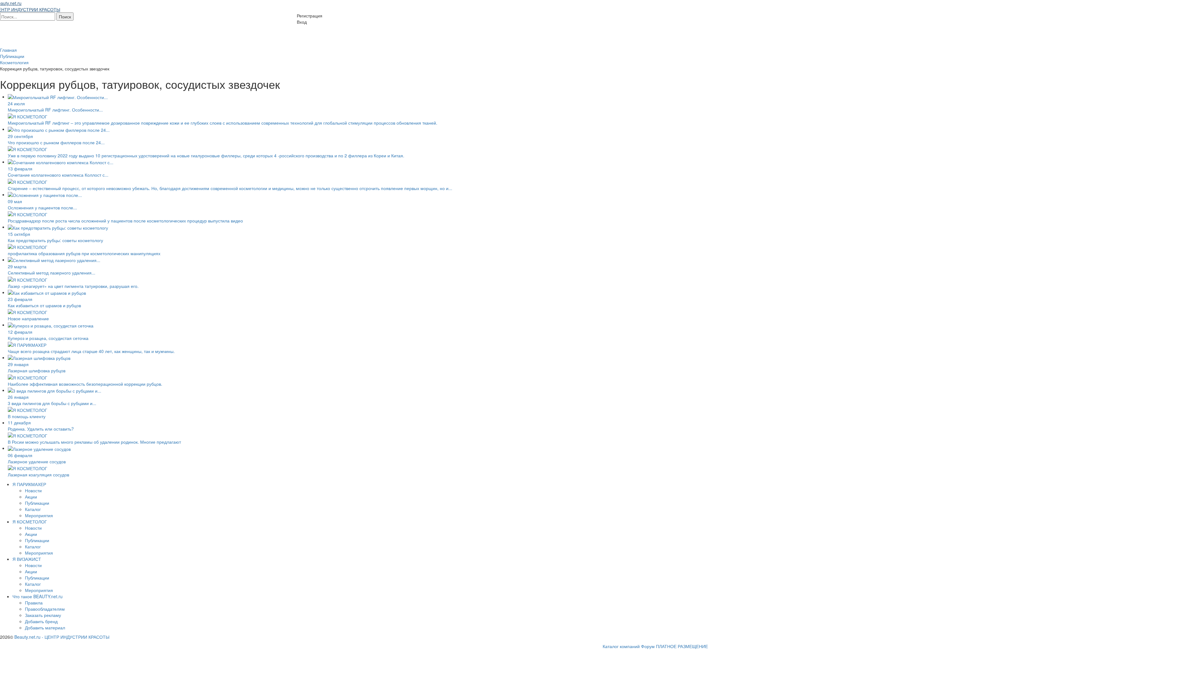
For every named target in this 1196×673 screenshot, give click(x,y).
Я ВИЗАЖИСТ (26, 559)
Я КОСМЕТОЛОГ (29, 521)
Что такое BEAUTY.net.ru (37, 596)
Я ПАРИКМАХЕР (29, 484)
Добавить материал (45, 627)
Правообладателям (45, 609)
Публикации (37, 503)
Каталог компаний (621, 646)
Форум (648, 646)
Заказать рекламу (43, 615)
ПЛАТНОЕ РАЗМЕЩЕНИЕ (682, 646)
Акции (31, 497)
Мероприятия (39, 515)
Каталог (33, 509)
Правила (34, 602)
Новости (33, 490)
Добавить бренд (41, 621)
